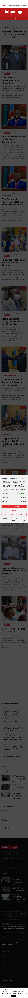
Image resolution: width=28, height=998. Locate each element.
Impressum (24, 520)
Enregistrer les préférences (14, 515)
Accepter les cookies (14, 506)
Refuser (14, 510)
